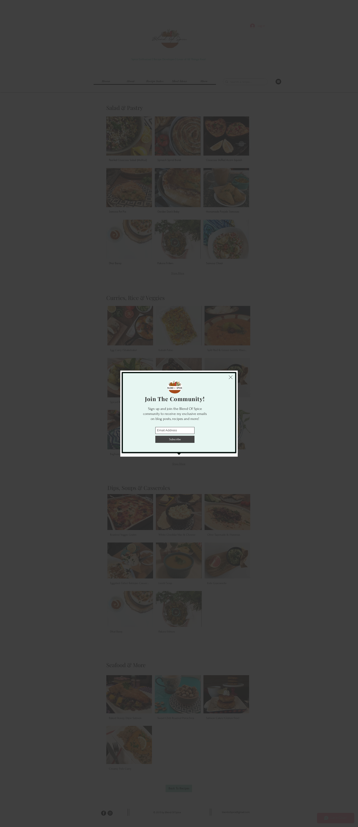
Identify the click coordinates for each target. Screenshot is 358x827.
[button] (231, 377)
